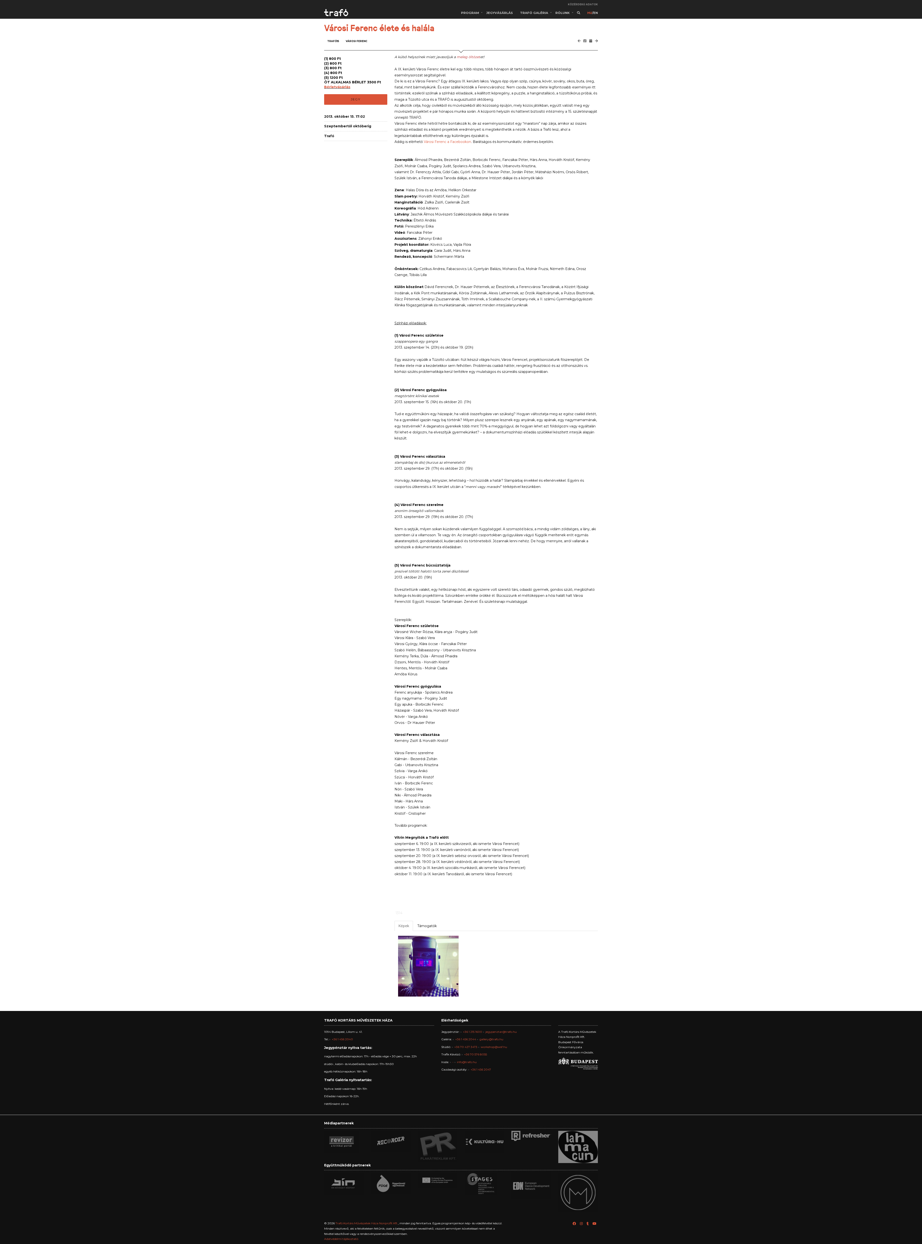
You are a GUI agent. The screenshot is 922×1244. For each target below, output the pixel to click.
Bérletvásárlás (337, 87)
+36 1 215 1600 (472, 1032)
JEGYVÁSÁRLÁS (499, 13)
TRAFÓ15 (333, 41)
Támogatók (427, 926)
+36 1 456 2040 (342, 1039)
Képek (403, 926)
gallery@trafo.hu (491, 1039)
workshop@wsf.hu (494, 1047)
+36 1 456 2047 (481, 1069)
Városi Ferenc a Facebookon (447, 142)
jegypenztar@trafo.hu (501, 1032)
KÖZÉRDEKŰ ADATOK (583, 4)
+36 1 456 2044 (465, 1039)
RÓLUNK (562, 13)
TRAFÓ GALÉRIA (534, 13)
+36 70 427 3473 (465, 1047)
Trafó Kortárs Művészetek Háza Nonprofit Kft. (366, 1223)
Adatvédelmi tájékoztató (341, 1239)
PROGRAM (470, 13)
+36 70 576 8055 (475, 1054)
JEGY (356, 99)
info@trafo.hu (467, 1062)
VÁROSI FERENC (356, 41)
